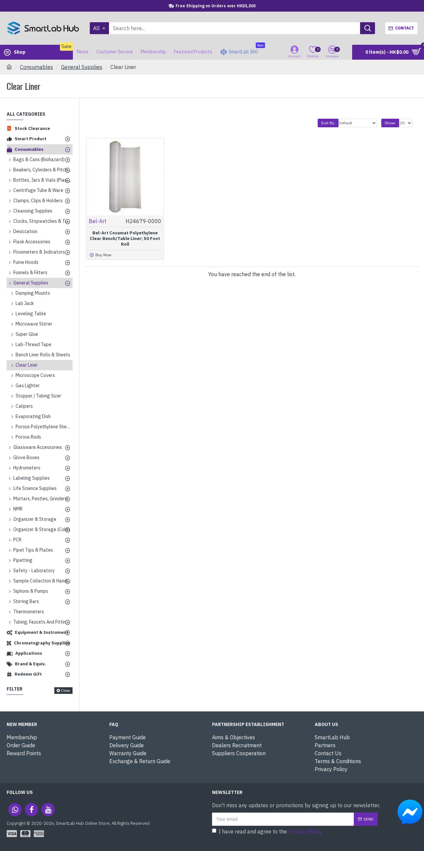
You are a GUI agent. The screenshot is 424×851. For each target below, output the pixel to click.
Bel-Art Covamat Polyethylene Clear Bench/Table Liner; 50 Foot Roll (125, 238)
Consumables (36, 67)
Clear (65, 690)
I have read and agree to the (270, 831)
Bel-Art (97, 221)
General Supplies (81, 67)
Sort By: (328, 122)
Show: (390, 122)
